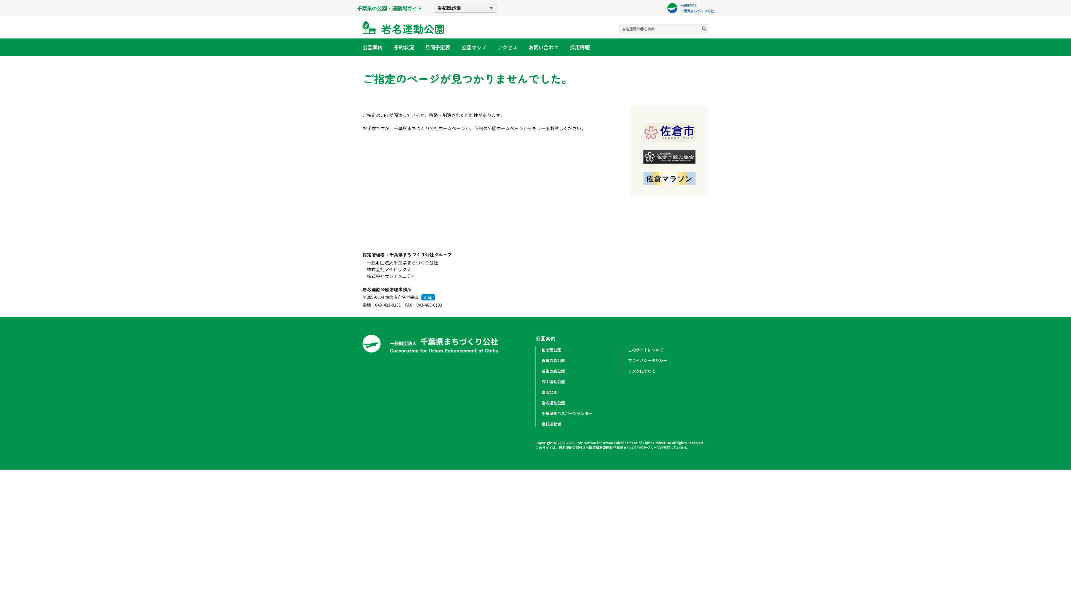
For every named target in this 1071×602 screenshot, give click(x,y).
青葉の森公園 (553, 360)
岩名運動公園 (553, 403)
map (428, 297)
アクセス (507, 47)
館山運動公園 (553, 381)
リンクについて (641, 371)
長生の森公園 (553, 371)
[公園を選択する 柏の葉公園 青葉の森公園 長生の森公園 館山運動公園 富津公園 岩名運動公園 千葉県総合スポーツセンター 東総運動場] (465, 8)
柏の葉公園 (551, 350)
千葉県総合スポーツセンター (567, 413)
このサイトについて (645, 350)
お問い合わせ (544, 47)
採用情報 (580, 47)
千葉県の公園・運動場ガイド (389, 8)
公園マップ (473, 47)
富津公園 (549, 392)
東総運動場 (551, 424)
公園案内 (373, 47)
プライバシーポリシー (647, 360)
